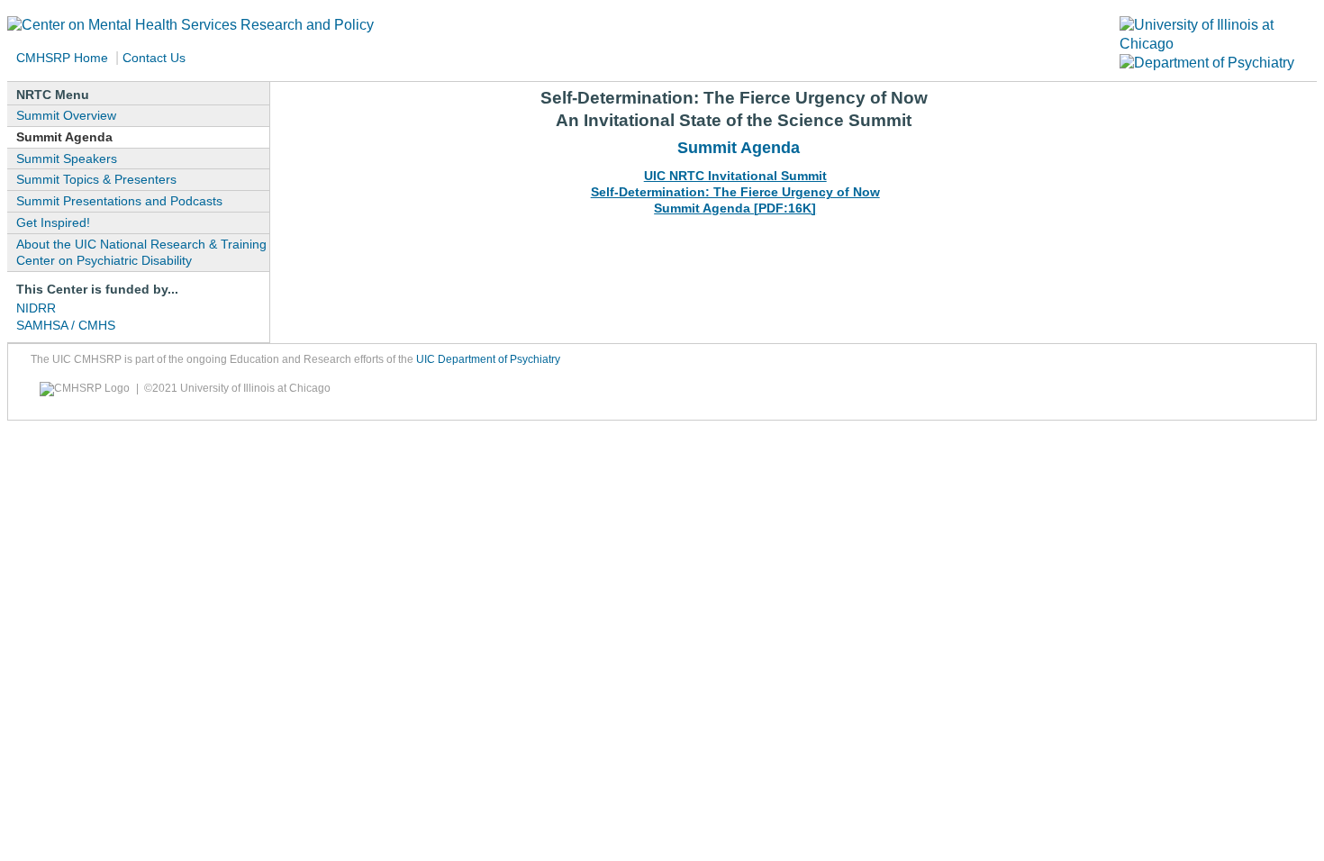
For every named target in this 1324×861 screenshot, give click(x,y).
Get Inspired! (53, 222)
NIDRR (36, 308)
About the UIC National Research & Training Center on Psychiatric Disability (141, 252)
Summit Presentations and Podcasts (119, 201)
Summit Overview (66, 115)
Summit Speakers (66, 158)
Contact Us (155, 57)
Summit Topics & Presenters (96, 179)
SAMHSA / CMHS (65, 325)
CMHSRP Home (62, 57)
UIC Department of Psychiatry (488, 359)
